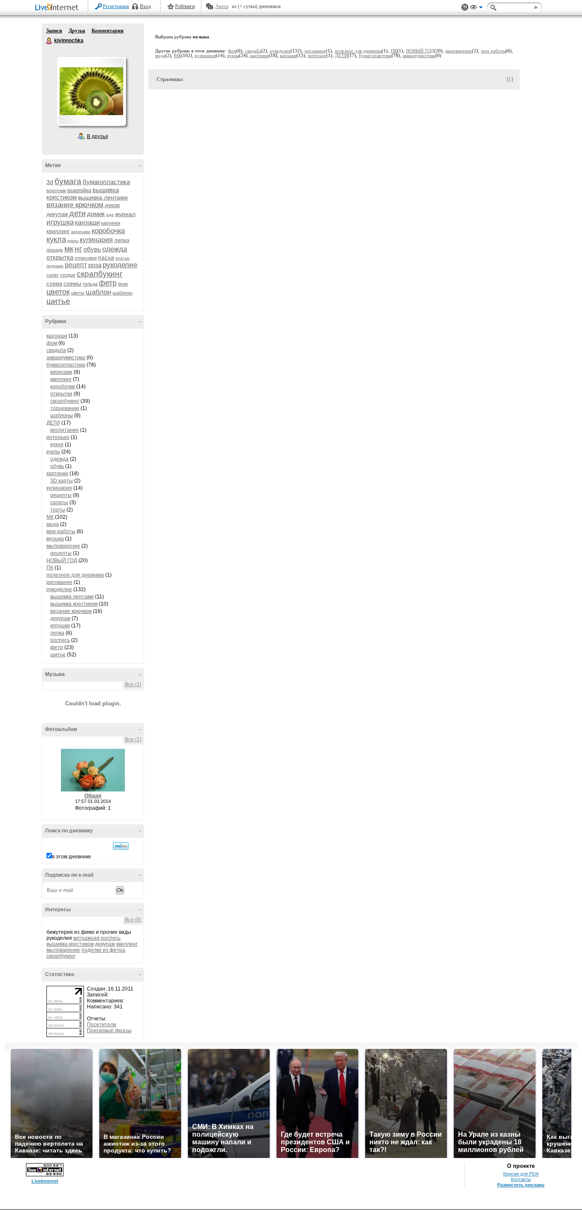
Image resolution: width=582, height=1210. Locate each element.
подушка (54, 265)
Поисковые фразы (109, 1031)
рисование (59, 582)
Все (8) (133, 920)
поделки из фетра (103, 950)
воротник (56, 190)
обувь (92, 249)
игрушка (60, 222)
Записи (54, 31)
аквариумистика (65, 358)
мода (52, 524)
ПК (49, 568)
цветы (77, 292)
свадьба (56, 350)
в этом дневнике (71, 857)
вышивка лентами (103, 197)
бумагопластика (106, 181)
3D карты (61, 481)
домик (96, 213)
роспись (60, 640)
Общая (92, 796)
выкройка (79, 190)
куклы (72, 240)
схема (54, 283)
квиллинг (58, 231)
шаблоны (122, 292)
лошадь (54, 249)
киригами (80, 231)
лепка (121, 240)
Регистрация (116, 6)
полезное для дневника (75, 575)
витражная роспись (97, 938)
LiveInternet (58, 7)
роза (94, 265)
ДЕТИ (53, 423)
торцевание (64, 408)
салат (52, 274)
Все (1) (133, 684)
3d (49, 182)
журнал (125, 214)
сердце (67, 274)
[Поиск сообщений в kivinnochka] (121, 846)
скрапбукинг (100, 273)
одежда (114, 249)
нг (78, 248)
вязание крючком (75, 205)
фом (123, 283)
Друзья (77, 31)
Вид (476, 8)
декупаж (57, 214)
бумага (68, 181)
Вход (145, 6)
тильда (90, 283)
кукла (56, 239)
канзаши (87, 222)
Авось (221, 6)
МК (50, 517)
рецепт (76, 265)
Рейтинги (185, 6)
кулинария (96, 239)
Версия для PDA (521, 1173)
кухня (56, 445)
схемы (72, 283)
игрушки (60, 626)
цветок (58, 292)
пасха (106, 257)
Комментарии (108, 31)
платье (122, 258)
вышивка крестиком (74, 604)
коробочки (62, 387)
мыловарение (63, 546)
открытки (61, 394)
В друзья (97, 136)
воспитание (64, 430)
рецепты (61, 495)
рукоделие (120, 265)
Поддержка (464, 7)
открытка (59, 257)
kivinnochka (49, 41)
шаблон (98, 292)
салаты (59, 502)
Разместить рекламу (521, 1184)
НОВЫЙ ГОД (61, 560)
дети (77, 213)
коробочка (108, 231)
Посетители (101, 1025)
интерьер (57, 437)
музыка (55, 539)
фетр (108, 283)
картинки (110, 222)
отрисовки (86, 257)
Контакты (521, 1179)
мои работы (60, 531)
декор (112, 205)
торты (57, 510)
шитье (58, 301)
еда (110, 214)
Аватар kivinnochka (91, 91)
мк (68, 248)
